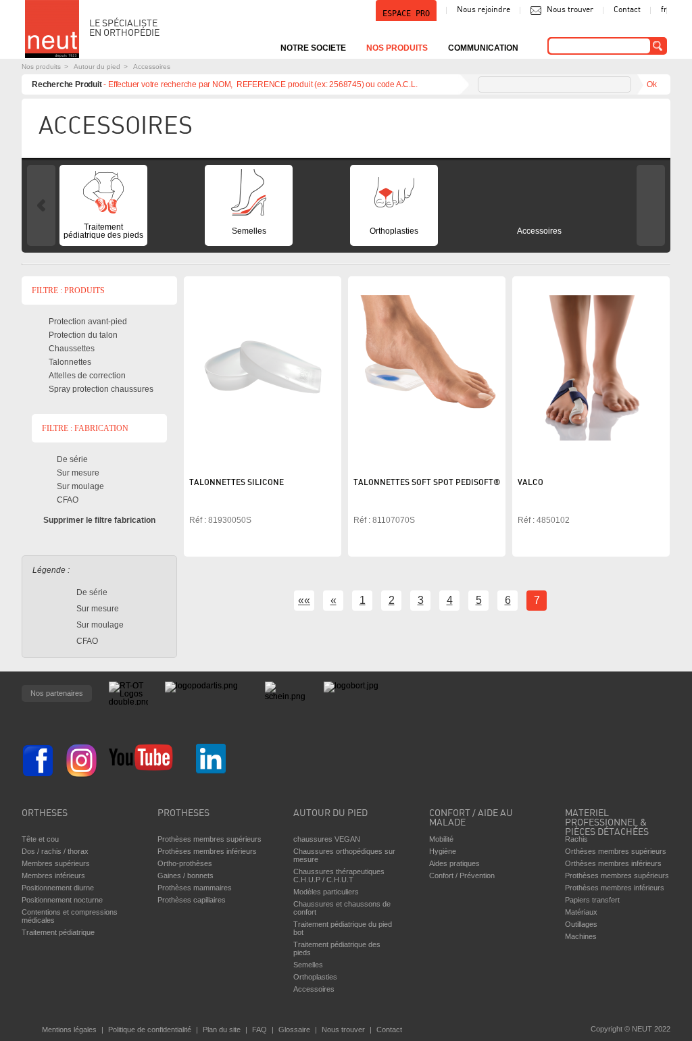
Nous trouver (570, 10)
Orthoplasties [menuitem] (394, 231)
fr (664, 10)
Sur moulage (80, 486)
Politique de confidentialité (149, 1029)
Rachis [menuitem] (576, 839)
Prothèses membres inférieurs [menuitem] (207, 851)
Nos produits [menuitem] (397, 48)
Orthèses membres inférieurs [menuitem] (613, 863)
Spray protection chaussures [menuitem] (101, 389)
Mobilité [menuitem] (441, 839)
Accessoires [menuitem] (539, 231)
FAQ (259, 1029)
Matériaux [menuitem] (581, 912)
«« (304, 600)
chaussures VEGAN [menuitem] (326, 839)
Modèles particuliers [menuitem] (326, 892)
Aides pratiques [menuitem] (454, 863)
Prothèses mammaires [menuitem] (194, 888)
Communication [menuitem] (483, 48)
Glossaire (294, 1029)
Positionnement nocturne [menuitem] (62, 900)
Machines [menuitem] (581, 936)
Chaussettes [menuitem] (72, 348)
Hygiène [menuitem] (442, 851)
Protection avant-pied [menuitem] (88, 321)
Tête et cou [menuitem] (40, 839)
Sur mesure (78, 473)
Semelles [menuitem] (249, 231)
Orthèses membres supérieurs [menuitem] (615, 851)
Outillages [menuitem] (581, 924)
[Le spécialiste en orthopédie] (52, 29)
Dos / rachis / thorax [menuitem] (55, 851)
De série (72, 459)
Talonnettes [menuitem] (70, 362)
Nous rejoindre (483, 10)
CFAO (67, 500)
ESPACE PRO (406, 13)
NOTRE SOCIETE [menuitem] (313, 48)
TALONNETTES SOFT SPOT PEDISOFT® (426, 483)
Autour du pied (97, 66)
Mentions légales (69, 1029)
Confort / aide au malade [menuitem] (471, 818)
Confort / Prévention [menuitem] (462, 875)
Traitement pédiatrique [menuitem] (58, 932)
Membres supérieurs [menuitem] (56, 863)
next (651, 205)
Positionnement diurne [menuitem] (58, 888)
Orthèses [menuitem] (45, 813)
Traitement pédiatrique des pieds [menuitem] (103, 231)
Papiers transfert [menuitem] (592, 900)
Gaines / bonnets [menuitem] (185, 875)
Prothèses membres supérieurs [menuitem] (209, 839)
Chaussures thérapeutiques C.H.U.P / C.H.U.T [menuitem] (339, 875)
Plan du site (222, 1029)
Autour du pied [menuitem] (330, 813)
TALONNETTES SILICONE (236, 483)
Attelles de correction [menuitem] (87, 375)
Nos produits (41, 66)
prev (41, 205)
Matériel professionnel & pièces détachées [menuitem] (607, 819)
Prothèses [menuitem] (183, 813)
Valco (530, 483)
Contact (627, 10)
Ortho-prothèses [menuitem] (184, 863)
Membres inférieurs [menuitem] (53, 875)
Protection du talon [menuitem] (83, 335)
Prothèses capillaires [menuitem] (191, 900)
